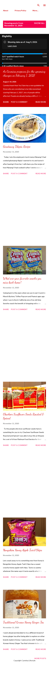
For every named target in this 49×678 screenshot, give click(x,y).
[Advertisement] (24, 210)
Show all (39, 23)
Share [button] (6, 102)
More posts (40, 658)
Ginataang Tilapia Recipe (16, 146)
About (5, 10)
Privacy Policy (20, 10)
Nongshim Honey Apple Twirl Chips (22, 550)
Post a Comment (19, 102)
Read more (41, 102)
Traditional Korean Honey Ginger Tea (23, 622)
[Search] (38, 4)
